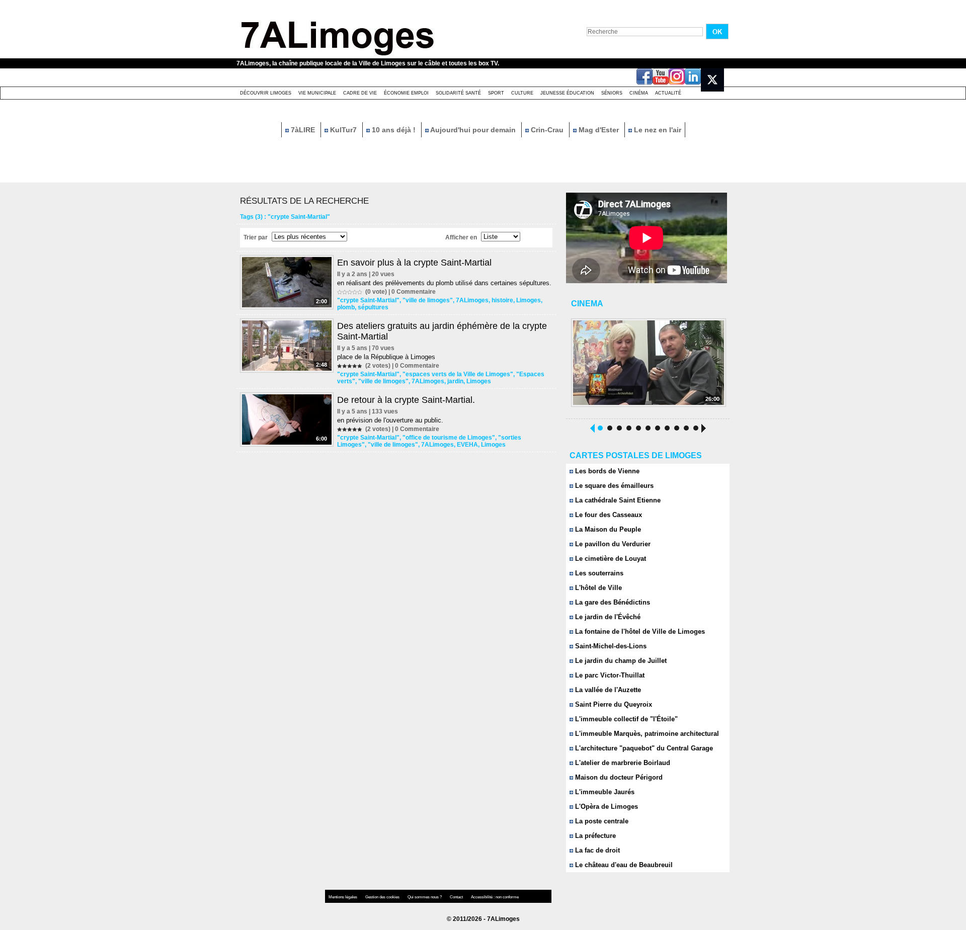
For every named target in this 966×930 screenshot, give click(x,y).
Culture (522, 93)
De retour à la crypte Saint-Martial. (406, 400)
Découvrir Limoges (265, 93)
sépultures (373, 307)
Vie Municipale (317, 93)
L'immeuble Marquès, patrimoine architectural (646, 733)
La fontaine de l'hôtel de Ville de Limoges (639, 631)
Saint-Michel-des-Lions (610, 646)
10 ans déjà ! (394, 130)
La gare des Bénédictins (611, 602)
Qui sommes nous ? (425, 897)
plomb (346, 307)
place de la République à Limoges (386, 357)
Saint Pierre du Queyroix (612, 704)
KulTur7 (343, 130)
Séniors (611, 93)
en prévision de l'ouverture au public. (390, 420)
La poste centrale (600, 821)
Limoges (528, 300)
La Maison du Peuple (607, 529)
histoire (502, 300)
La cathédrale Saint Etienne (617, 500)
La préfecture (594, 835)
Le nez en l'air (656, 130)
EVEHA (467, 444)
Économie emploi (406, 93)
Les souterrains (598, 573)
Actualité (668, 93)
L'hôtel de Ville (597, 587)
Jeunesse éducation (567, 93)
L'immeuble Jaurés (603, 792)
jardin (455, 381)
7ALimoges (472, 300)
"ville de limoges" (428, 300)
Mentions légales (343, 897)
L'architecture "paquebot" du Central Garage (643, 748)
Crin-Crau (547, 130)
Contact (457, 897)
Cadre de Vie (360, 93)
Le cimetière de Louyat (609, 558)
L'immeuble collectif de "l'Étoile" (625, 719)
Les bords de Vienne (606, 471)
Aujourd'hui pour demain (473, 130)
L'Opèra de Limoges (605, 806)
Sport (496, 93)
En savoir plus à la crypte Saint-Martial (414, 263)
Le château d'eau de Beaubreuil (623, 865)
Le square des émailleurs (613, 485)
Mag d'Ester (599, 130)
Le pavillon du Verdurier (612, 544)
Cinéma (638, 93)
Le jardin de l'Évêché (606, 617)
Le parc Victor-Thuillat (609, 675)
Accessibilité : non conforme (495, 897)
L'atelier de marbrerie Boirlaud (621, 763)
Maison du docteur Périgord (618, 777)
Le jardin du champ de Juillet (620, 660)
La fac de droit (596, 850)
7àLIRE (303, 130)
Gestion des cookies (382, 897)
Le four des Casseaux (607, 515)
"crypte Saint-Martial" (368, 300)
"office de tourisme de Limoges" (449, 437)
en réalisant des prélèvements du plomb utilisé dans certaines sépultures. (444, 283)
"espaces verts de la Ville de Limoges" (458, 374)
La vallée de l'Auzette (607, 690)
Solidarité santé (458, 93)
